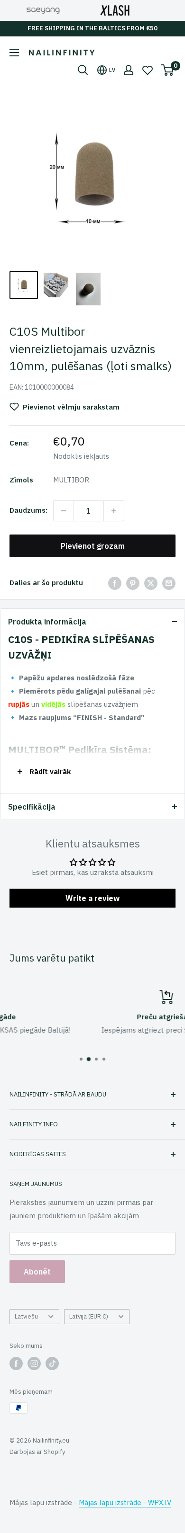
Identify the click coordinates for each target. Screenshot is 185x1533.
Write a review (92, 898)
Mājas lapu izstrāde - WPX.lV (125, 1502)
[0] (168, 70)
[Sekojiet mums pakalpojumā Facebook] (16, 1363)
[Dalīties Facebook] (114, 583)
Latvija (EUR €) (88, 1316)
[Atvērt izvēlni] (14, 52)
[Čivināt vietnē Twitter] (150, 583)
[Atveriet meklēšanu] (83, 70)
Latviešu (26, 1316)
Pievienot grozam (93, 546)
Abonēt (37, 1271)
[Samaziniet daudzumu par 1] (64, 511)
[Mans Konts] (128, 70)
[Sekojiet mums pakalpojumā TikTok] (52, 1363)
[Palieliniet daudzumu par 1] (114, 511)
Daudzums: (28, 510)
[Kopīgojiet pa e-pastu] (169, 583)
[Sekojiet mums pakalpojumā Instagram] (34, 1363)
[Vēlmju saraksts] (147, 70)
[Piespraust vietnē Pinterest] (132, 583)
